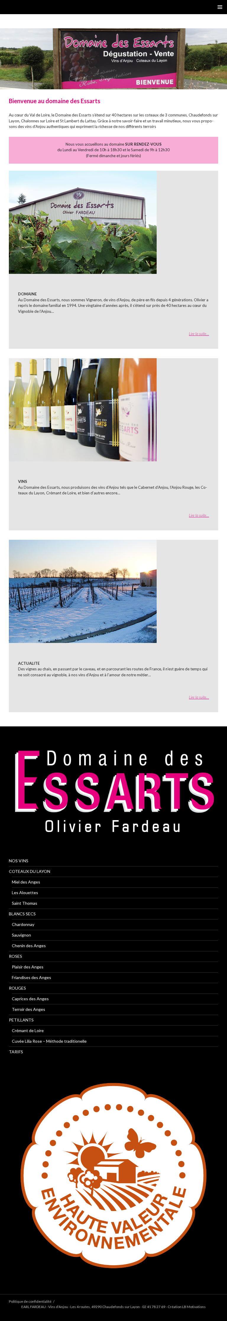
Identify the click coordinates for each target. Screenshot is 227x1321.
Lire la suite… (199, 333)
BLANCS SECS (22, 913)
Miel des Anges (26, 881)
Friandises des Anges (31, 977)
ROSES (15, 956)
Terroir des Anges (28, 1009)
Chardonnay (23, 924)
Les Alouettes (25, 892)
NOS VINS (18, 860)
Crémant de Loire (28, 1030)
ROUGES (17, 988)
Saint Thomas (24, 903)
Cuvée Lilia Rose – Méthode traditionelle (49, 1041)
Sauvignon (21, 934)
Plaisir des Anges (27, 966)
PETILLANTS (21, 1019)
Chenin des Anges (29, 945)
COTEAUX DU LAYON (29, 871)
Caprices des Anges (30, 998)
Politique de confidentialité (30, 1301)
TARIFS (16, 1051)
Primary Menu (220, 7)
